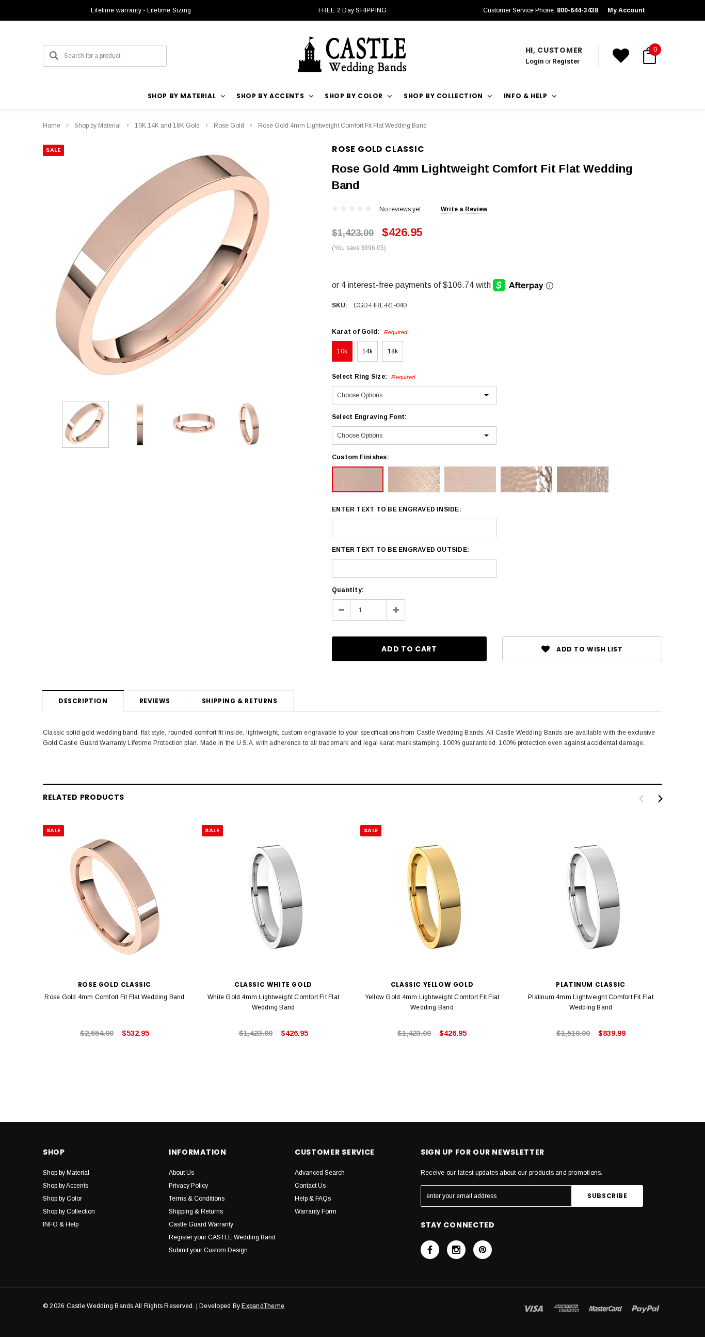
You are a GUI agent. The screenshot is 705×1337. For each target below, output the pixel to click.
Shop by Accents (65, 1185)
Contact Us (310, 1185)
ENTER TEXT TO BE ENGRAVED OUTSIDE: (400, 549)
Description (83, 700)
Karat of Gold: (370, 331)
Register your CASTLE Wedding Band (222, 1237)
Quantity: (348, 590)
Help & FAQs (313, 1198)
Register (566, 61)
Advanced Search (320, 1172)
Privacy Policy (188, 1185)
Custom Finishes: (360, 457)
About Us (181, 1172)
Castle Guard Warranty (201, 1224)
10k (342, 351)
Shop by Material (97, 125)
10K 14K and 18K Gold (167, 125)
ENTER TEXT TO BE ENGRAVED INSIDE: (396, 509)
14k (367, 351)
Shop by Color (62, 1198)
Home (51, 125)
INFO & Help (60, 1224)
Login (534, 61)
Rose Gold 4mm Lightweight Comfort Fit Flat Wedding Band (342, 125)
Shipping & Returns (240, 700)
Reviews (154, 700)
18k (393, 351)
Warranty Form (316, 1211)
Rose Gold (229, 125)
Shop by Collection (69, 1211)
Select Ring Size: (373, 376)
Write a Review (464, 209)
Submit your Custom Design (208, 1250)
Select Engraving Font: (369, 417)
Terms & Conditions (197, 1198)
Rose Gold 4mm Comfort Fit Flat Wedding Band (114, 997)
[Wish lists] (621, 56)
